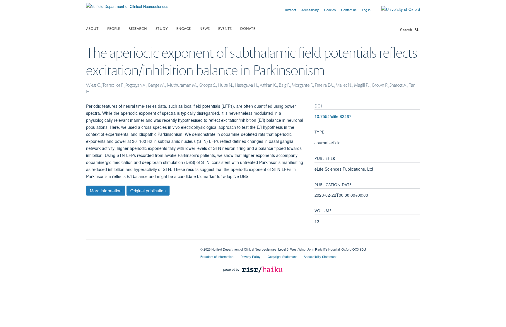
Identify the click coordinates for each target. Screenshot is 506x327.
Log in (366, 9)
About (92, 28)
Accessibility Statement (320, 256)
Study (161, 28)
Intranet (290, 9)
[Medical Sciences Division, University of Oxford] (139, 247)
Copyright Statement (282, 256)
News (204, 28)
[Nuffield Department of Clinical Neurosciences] (127, 4)
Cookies (330, 9)
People (113, 28)
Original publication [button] (148, 191)
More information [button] (106, 191)
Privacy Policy (250, 256)
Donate (247, 28)
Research (138, 28)
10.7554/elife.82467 (332, 116)
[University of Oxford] (396, 9)
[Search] (416, 29)
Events (225, 28)
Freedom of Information (216, 256)
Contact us (349, 9)
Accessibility (310, 9)
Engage (183, 28)
